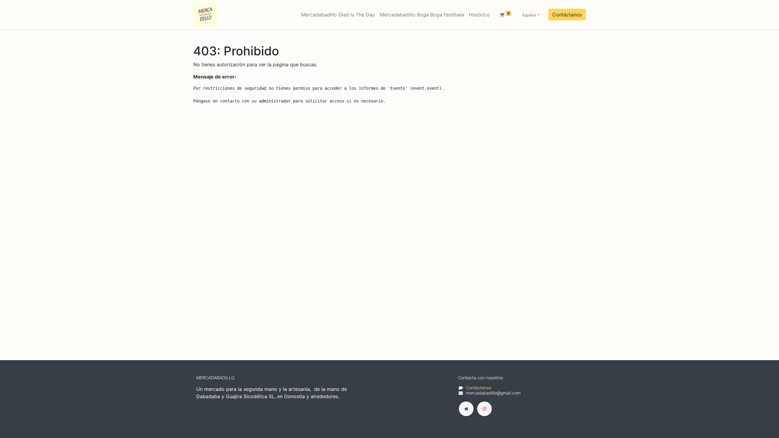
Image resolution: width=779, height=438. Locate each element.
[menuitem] (338, 15)
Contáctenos (478, 387)
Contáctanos (567, 15)
